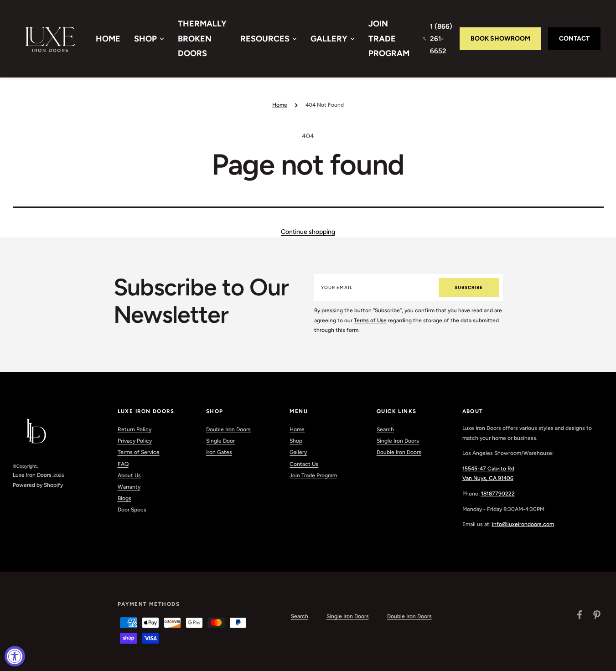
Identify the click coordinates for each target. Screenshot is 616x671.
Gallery (329, 39)
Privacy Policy (135, 441)
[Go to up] (604, 659)
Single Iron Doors (398, 441)
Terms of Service (139, 452)
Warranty (129, 487)
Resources (265, 39)
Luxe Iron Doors (32, 475)
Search (385, 429)
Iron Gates (219, 452)
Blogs (124, 498)
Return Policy (134, 429)
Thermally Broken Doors (202, 38)
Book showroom (500, 38)
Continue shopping (308, 232)
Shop (145, 39)
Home (108, 39)
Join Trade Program (388, 38)
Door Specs (132, 509)
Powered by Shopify (38, 485)
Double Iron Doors (228, 429)
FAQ (123, 464)
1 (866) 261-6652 (441, 38)
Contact (574, 38)
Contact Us (304, 464)
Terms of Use (370, 320)
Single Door (220, 441)
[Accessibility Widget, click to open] (15, 656)
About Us (129, 475)
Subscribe (469, 287)
